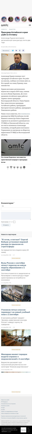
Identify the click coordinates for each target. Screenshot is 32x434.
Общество (12, 29)
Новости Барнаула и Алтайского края (9, 413)
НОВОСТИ (4, 29)
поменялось (25, 114)
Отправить (6, 225)
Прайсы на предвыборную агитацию (9, 411)
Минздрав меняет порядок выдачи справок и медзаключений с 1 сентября (15, 356)
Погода (3, 407)
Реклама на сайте (5, 405)
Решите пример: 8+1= (7, 221)
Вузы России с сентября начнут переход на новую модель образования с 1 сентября (13, 266)
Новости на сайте (5, 399)
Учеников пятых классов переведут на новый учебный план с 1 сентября (15, 312)
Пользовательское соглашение (8, 403)
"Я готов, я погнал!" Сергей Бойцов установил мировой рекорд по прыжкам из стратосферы (14, 243)
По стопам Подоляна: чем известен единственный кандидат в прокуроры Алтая (14, 159)
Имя (3, 206)
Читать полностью (16, 258)
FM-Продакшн (4, 401)
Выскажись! (6, 50)
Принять (23, 430)
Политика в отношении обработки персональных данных (14, 418)
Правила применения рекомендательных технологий (13, 416)
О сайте (3, 409)
